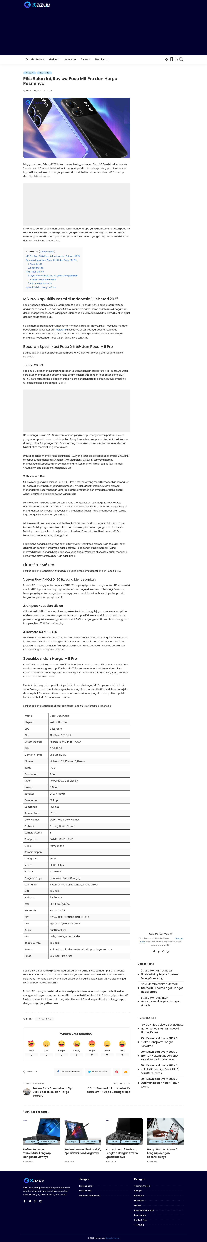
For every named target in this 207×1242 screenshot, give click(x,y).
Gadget (29, 73)
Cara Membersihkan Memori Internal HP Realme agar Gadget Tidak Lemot (162, 988)
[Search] (181, 59)
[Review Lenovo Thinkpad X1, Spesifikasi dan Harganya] (83, 1131)
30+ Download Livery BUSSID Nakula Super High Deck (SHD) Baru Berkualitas (160, 1069)
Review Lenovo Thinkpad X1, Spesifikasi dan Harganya (83, 1151)
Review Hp (44, 73)
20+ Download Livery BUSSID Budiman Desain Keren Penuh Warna (160, 1082)
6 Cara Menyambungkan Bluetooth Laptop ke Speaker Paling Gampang (160, 974)
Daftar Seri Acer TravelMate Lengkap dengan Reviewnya (37, 1153)
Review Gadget (32, 91)
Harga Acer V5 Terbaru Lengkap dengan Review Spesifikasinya (122, 1153)
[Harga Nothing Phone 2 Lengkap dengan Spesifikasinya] (165, 1131)
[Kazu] (37, 5)
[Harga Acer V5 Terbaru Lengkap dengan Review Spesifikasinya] (124, 1131)
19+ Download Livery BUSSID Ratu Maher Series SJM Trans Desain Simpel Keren (162, 1028)
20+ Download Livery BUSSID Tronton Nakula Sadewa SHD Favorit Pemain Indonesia (159, 1055)
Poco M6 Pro (45, 1019)
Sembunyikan (47, 251)
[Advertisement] (103, 31)
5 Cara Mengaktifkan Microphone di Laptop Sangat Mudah (160, 1001)
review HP (61, 329)
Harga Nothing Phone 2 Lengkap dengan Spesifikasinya (162, 1153)
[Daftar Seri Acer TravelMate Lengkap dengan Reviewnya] (41, 1131)
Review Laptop (48, 1142)
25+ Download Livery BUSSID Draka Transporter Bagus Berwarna (159, 1042)
